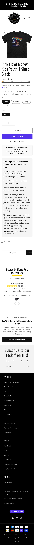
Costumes (7, 433)
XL (5, 106)
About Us (7, 455)
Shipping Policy (9, 503)
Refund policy (26, 534)
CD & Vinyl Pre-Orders (12, 382)
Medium (16, 102)
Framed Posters (9, 423)
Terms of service (23, 538)
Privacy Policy (9, 482)
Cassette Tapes (9, 396)
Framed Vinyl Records (11, 428)
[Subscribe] (28, 366)
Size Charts (8, 446)
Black (6, 114)
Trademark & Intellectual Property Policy (16, 492)
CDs (5, 391)
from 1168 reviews (17, 278)
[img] (17, 275)
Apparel (6, 419)
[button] (4, 18)
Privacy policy (12, 538)
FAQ (5, 451)
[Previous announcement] (4, 5)
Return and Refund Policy (13, 499)
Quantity (4, 119)
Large (26, 102)
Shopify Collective (10, 469)
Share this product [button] (10, 242)
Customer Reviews (10, 464)
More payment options (17, 141)
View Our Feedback (17, 153)
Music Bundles (9, 401)
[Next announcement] (30, 5)
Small (6, 102)
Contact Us (7, 460)
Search (29, 252)
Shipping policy (18, 541)
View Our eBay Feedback (17, 339)
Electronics (7, 405)
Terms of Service (10, 487)
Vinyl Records (8, 387)
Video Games (8, 414)
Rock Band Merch (14, 534)
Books (6, 410)
